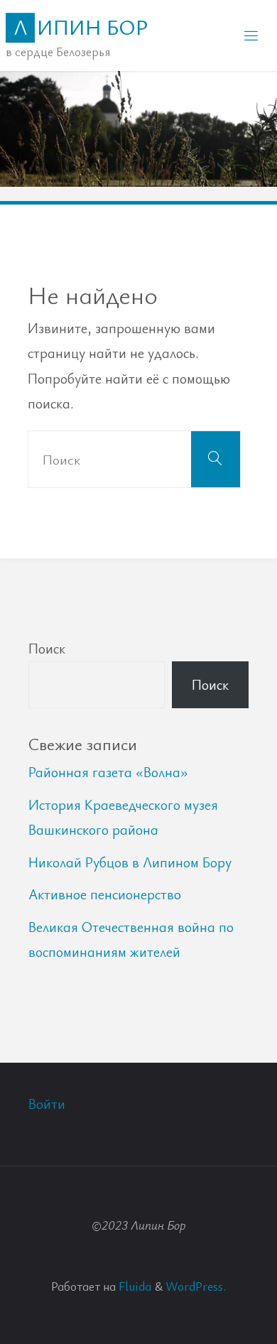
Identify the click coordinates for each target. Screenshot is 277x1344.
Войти (46, 1103)
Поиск (46, 648)
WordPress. (195, 1285)
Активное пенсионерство (104, 894)
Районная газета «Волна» (108, 771)
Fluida (133, 1285)
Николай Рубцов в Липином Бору (130, 862)
